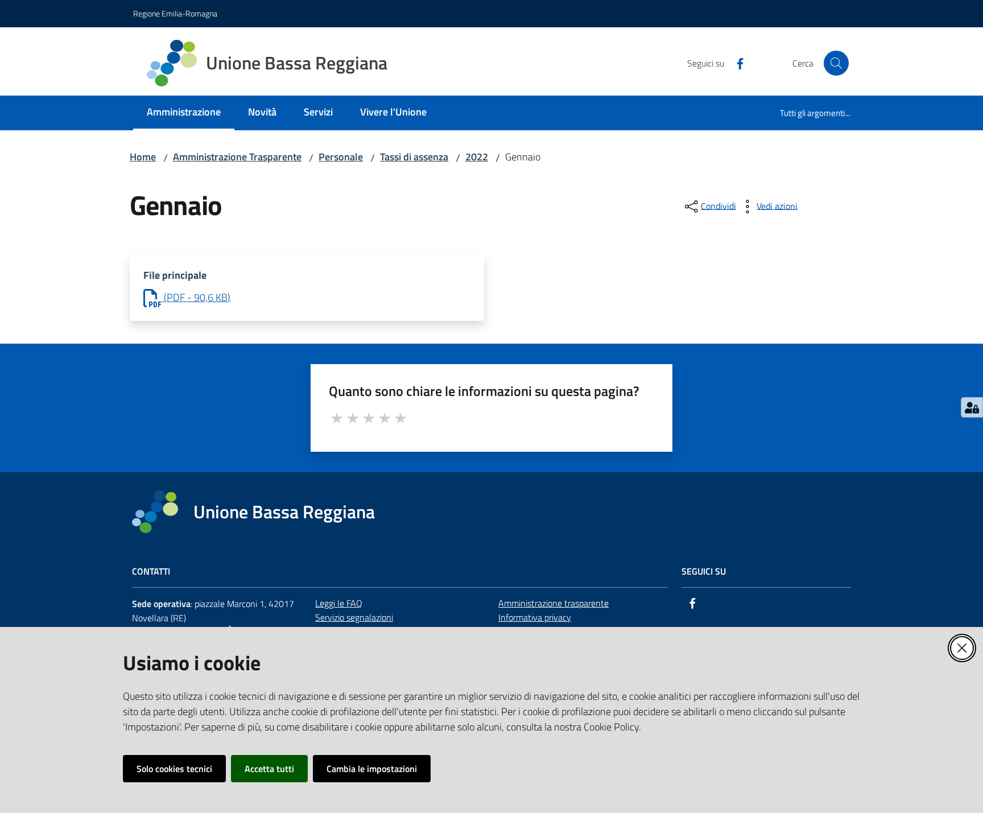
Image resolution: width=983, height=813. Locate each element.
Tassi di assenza (414, 156)
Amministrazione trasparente (553, 603)
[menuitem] (183, 113)
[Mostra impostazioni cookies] (972, 407)
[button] (836, 63)
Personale (341, 156)
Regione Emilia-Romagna (175, 13)
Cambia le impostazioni (372, 768)
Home (143, 156)
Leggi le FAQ (338, 603)
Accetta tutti (269, 768)
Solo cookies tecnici (174, 768)
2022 (476, 156)
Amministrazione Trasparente (237, 156)
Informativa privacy (534, 617)
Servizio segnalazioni (354, 617)
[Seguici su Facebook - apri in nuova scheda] (735, 62)
